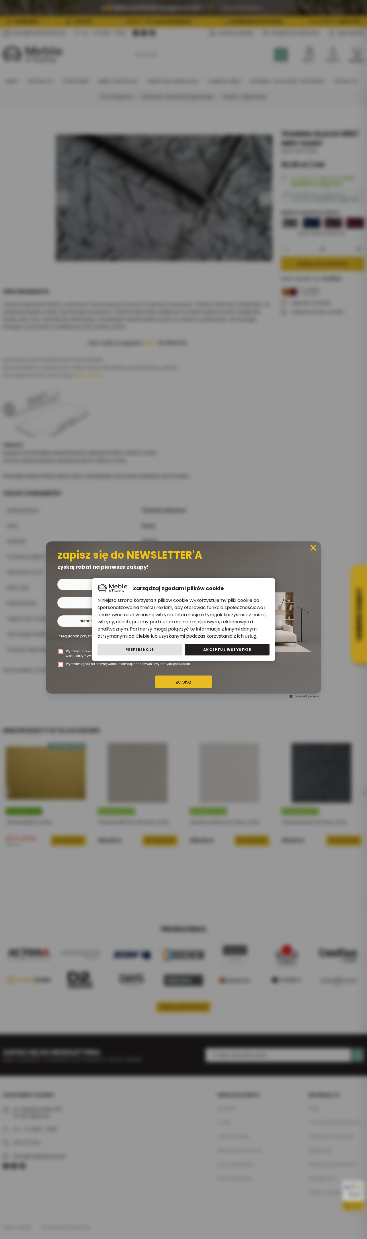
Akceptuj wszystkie (227, 649)
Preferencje (140, 649)
